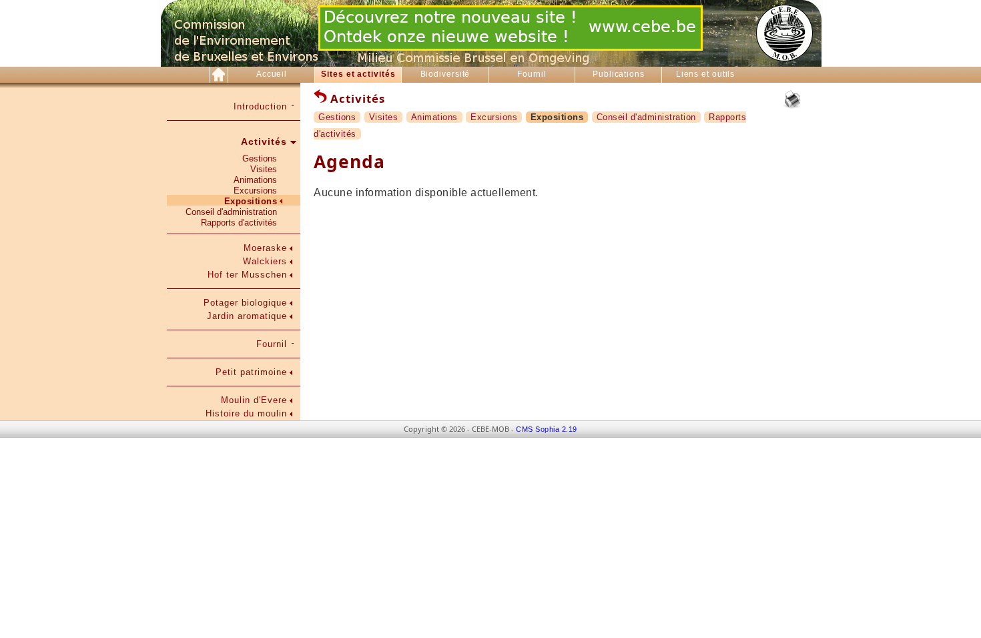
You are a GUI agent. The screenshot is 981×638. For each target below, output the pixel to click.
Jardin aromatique (247, 316)
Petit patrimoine (251, 372)
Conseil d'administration (231, 212)
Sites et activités (358, 74)
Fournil (532, 74)
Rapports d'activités (239, 223)
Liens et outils (705, 74)
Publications (619, 74)
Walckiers (265, 261)
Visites (263, 169)
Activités (264, 141)
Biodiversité (445, 74)
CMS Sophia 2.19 (546, 429)
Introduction (260, 106)
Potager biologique (245, 303)
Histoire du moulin (246, 413)
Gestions (259, 158)
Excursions (255, 191)
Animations (255, 180)
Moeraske (265, 248)
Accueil (271, 74)
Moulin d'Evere (254, 400)
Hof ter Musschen (247, 275)
